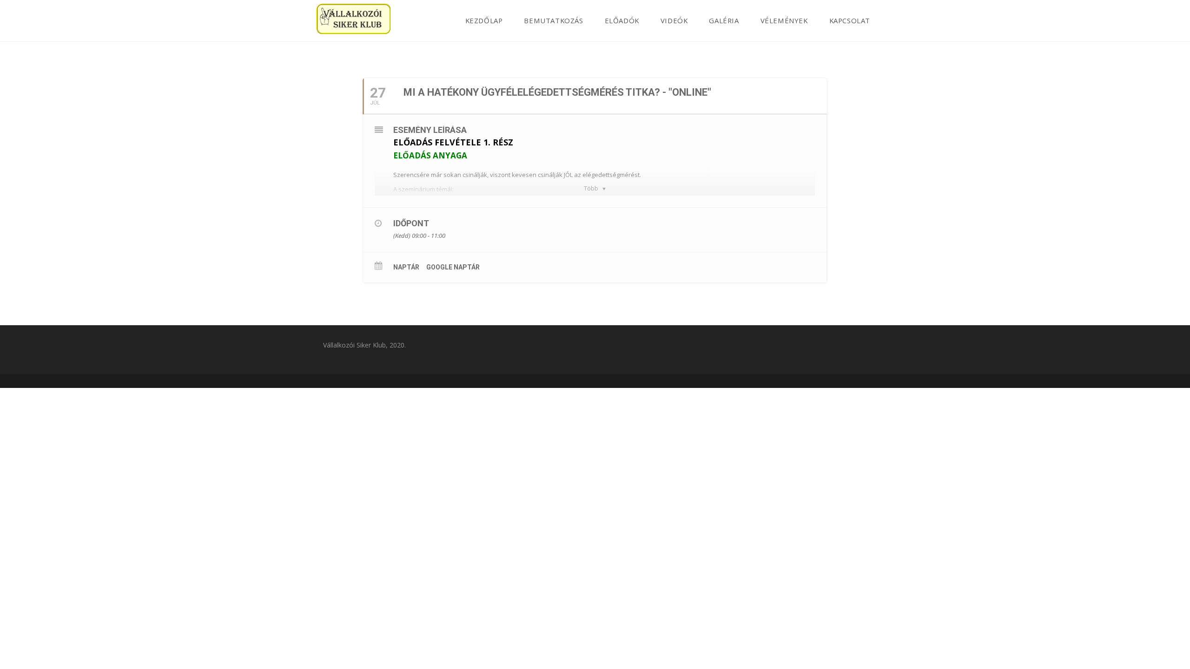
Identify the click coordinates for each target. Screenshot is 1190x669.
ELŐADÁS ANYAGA (430, 155)
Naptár (406, 267)
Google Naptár (453, 267)
